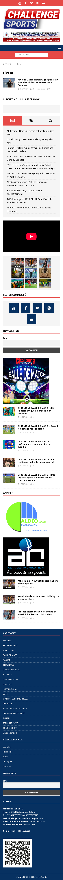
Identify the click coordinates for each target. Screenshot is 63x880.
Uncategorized (10, 732)
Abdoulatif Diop (38, 89)
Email (5, 338)
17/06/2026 (24, 484)
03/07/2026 (24, 417)
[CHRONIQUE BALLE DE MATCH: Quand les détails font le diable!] (9, 429)
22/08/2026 (24, 602)
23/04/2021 (24, 89)
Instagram (7, 761)
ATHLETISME (8, 650)
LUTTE (6, 693)
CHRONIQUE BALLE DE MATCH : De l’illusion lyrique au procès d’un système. (36, 410)
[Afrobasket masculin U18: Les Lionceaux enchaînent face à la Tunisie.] (17, 283)
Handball (7, 684)
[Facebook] (25, 3)
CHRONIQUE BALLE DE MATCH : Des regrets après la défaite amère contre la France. (36, 477)
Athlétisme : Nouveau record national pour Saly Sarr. (38, 582)
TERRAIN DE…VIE (10, 723)
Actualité (7, 640)
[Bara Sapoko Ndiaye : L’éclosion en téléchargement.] (31, 283)
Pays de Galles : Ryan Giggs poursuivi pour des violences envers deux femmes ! (38, 82)
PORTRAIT (7, 703)
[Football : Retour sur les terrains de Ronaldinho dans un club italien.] (45, 263)
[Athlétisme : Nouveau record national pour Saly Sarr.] (17, 263)
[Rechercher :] (31, 54)
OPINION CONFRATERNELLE (15, 698)
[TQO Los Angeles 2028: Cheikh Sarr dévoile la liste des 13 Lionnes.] (45, 283)
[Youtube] (19, 3)
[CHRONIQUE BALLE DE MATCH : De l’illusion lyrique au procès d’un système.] (9, 411)
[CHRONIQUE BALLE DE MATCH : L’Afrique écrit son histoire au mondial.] (9, 444)
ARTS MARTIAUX (10, 645)
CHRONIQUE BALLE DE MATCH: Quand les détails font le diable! (38, 427)
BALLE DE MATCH (10, 655)
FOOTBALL (7, 674)
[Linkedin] (43, 3)
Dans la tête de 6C (11, 669)
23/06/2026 (24, 466)
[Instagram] (37, 3)
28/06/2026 (24, 450)
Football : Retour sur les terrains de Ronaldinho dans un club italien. (37, 613)
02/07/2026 (24, 432)
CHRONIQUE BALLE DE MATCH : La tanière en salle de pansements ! (36, 461)
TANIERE (7, 718)
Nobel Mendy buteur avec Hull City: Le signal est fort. (38, 597)
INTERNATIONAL (10, 689)
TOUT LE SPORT (10, 728)
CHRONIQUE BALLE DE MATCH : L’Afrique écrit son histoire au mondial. (34, 444)
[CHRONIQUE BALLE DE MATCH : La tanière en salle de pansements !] (9, 462)
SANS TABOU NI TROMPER (15, 708)
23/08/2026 (24, 587)
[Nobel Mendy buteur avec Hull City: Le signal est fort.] (31, 263)
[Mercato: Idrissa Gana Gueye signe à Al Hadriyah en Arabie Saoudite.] (45, 273)
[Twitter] (31, 3)
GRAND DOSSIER (10, 679)
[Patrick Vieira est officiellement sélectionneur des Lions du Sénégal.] (17, 273)
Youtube (7, 747)
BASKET (6, 660)
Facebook (7, 751)
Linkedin (7, 766)
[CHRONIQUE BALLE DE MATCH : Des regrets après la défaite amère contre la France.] (9, 478)
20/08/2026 (24, 618)
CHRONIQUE (8, 664)
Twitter (6, 756)
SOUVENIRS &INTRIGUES (14, 713)
